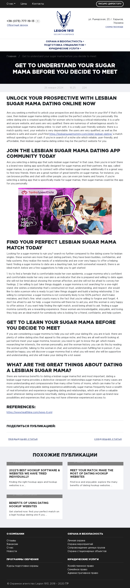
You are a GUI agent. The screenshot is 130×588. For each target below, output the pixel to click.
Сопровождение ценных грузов (86, 548)
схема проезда (114, 27)
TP (67, 584)
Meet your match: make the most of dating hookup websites (91, 473)
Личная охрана (76, 541)
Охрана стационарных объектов (87, 551)
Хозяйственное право (81, 566)
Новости (12, 551)
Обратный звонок (17, 25)
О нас (10, 548)
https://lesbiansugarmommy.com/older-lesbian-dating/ (80, 134)
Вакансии (12, 544)
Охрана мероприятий (80, 544)
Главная (11, 56)
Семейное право (77, 570)
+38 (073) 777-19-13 (20, 21)
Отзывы (11, 541)
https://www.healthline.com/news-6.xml (29, 412)
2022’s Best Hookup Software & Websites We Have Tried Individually (34, 473)
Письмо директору (110, 4)
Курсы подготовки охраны (22, 566)
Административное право (83, 573)
